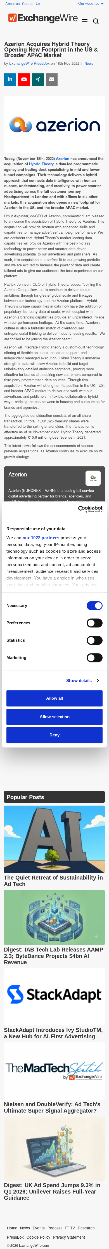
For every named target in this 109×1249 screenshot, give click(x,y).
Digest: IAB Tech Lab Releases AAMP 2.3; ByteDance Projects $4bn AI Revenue (53, 955)
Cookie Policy (38, 1237)
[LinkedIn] (49, 751)
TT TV (70, 1228)
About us (12, 3)
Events (39, 1228)
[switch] (95, 622)
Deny (54, 734)
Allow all (54, 698)
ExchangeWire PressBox (29, 63)
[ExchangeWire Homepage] (43, 18)
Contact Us (31, 3)
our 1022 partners (41, 537)
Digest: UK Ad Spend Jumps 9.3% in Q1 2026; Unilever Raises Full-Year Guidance (52, 1191)
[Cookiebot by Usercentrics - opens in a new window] (78, 509)
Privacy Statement (69, 1237)
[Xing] (38, 79)
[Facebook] (36, 751)
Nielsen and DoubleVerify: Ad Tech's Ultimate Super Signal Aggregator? (52, 1107)
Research (86, 1228)
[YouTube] (24, 79)
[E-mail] (52, 79)
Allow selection (55, 716)
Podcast (55, 1228)
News (88, 63)
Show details (79, 680)
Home (12, 1228)
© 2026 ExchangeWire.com (28, 1245)
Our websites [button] (89, 3)
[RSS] (62, 751)
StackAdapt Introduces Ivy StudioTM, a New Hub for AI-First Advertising (53, 1033)
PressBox (15, 1237)
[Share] (10, 79)
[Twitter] (22, 751)
